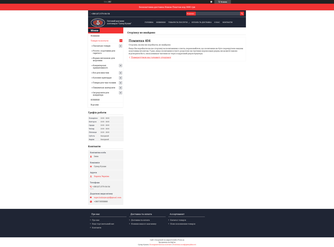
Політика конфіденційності (184, 244)
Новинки (95, 35)
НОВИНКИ (161, 22)
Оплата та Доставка (202, 22)
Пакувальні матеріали (104, 87)
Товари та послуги (178, 22)
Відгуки (95, 104)
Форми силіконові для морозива (104, 59)
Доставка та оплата (140, 220)
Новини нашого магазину (143, 224)
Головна (149, 22)
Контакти (227, 22)
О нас (217, 22)
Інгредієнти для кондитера (101, 93)
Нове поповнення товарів (182, 224)
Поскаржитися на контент (160, 244)
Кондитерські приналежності (100, 66)
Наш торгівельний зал (103, 224)
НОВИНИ (95, 99)
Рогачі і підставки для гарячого (104, 52)
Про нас (95, 220)
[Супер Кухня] (98, 22)
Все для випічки (101, 72)
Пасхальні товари (101, 46)
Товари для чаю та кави (104, 82)
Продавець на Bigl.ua (167, 242)
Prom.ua (181, 240)
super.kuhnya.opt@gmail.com (107, 197)
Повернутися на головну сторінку (151, 57)
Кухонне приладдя (102, 77)
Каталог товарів (178, 220)
